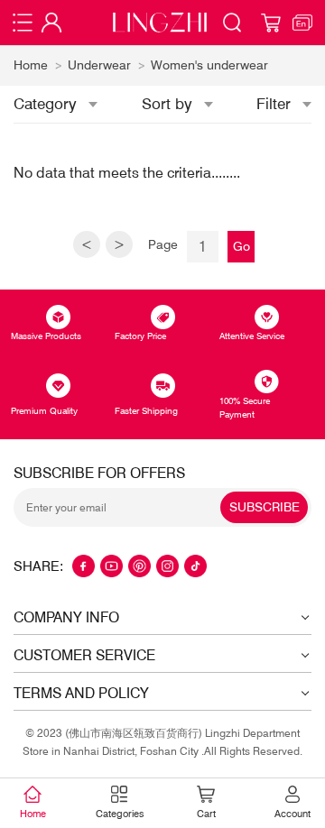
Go (241, 246)
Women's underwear (209, 65)
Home (31, 65)
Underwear (99, 65)
